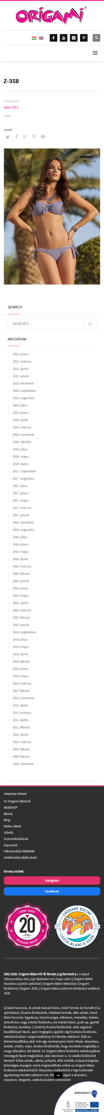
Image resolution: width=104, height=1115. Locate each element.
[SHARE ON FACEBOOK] (16, 136)
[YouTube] (63, 38)
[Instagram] (73, 38)
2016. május (21, 552)
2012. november (23, 698)
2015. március (22, 610)
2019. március (22, 427)
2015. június (20, 588)
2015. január (21, 625)
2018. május (21, 456)
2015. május (21, 595)
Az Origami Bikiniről (17, 801)
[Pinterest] (84, 38)
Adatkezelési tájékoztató (20, 857)
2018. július (20, 449)
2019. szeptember (24, 391)
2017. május (21, 500)
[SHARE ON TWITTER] (7, 137)
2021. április (20, 369)
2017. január (21, 515)
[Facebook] (53, 38)
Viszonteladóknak (16, 839)
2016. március (22, 566)
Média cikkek (12, 826)
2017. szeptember (24, 471)
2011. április (20, 720)
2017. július (20, 486)
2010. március (22, 742)
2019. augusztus (23, 398)
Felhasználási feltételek (19, 851)
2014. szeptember (24, 632)
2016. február (21, 574)
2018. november (23, 434)
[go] (89, 324)
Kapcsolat (10, 845)
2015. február (21, 617)
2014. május (21, 647)
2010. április (20, 734)
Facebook (52, 891)
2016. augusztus (23, 530)
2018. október (22, 442)
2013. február (21, 691)
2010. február (21, 749)
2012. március (22, 713)
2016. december (23, 522)
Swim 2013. (11, 107)
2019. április (20, 420)
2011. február (21, 727)
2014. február (21, 661)
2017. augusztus (23, 478)
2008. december (23, 764)
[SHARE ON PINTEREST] (34, 136)
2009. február (21, 756)
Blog (7, 820)
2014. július (20, 639)
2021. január (21, 376)
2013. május (21, 676)
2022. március (22, 361)
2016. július (20, 537)
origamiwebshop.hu (41, 1037)
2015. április (20, 603)
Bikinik (8, 814)
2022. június (20, 354)
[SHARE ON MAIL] (43, 136)
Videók (8, 832)
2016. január (21, 581)
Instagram (52, 880)
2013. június (20, 669)
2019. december (23, 383)
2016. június (20, 544)
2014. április (20, 654)
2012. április (20, 705)
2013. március (22, 683)
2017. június (20, 493)
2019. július (20, 405)
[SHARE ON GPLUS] (25, 136)
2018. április (20, 464)
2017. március (22, 508)
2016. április (20, 559)
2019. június (20, 413)
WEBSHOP (11, 807)
